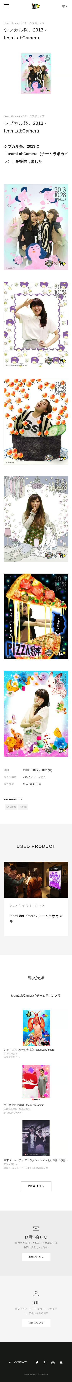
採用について (36, 1322)
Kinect (23, 807)
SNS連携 (11, 807)
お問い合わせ (36, 1256)
